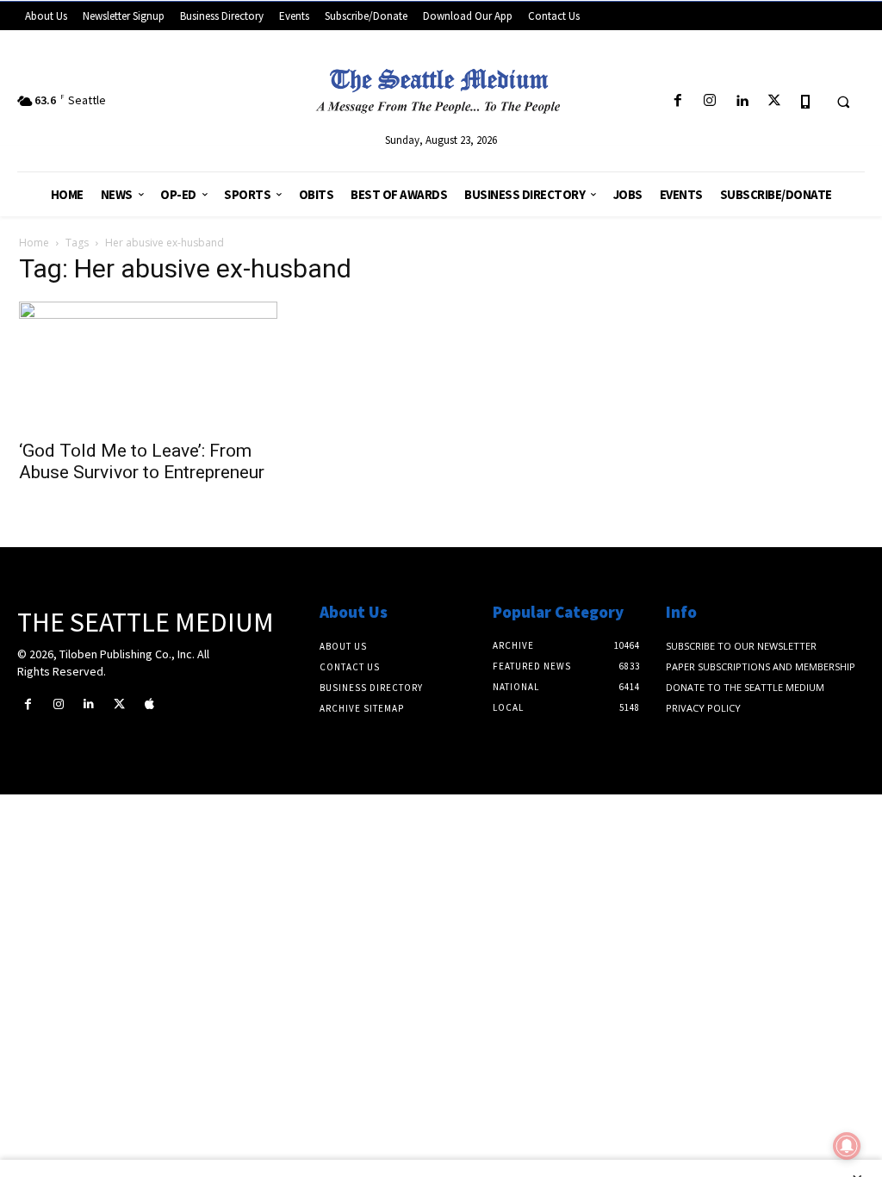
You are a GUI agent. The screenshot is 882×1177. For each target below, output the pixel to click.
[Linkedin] (742, 101)
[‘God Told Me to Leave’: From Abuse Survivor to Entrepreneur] (148, 365)
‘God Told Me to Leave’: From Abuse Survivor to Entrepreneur (141, 461)
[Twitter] (774, 101)
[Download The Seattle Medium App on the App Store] (805, 101)
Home (34, 242)
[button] (843, 101)
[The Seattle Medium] (441, 86)
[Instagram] (710, 101)
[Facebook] (677, 101)
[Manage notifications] (846, 1146)
